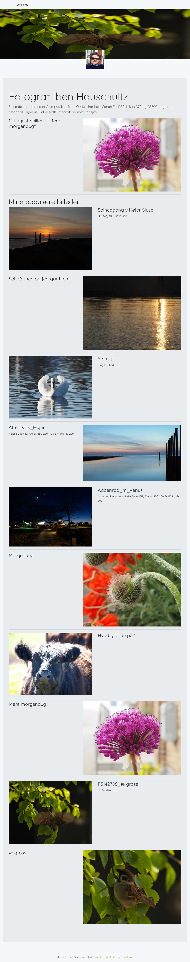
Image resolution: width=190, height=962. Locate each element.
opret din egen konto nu (119, 957)
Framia (98, 957)
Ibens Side (22, 4)
